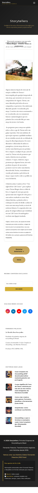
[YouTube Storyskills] (19, 311)
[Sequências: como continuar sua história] (9, 413)
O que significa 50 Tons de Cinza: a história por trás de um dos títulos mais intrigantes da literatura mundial (23, 389)
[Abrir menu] (34, 2)
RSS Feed (22, 457)
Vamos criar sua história (12, 455)
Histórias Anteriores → (19, 250)
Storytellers (19, 21)
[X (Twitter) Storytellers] (24, 311)
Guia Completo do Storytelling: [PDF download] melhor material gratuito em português (22, 376)
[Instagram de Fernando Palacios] (7, 311)
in (13, 311)
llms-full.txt (9, 476)
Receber (19, 289)
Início (19, 260)
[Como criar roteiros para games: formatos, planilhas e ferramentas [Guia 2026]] (9, 403)
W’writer (8, 235)
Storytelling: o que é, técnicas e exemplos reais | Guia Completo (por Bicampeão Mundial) (22, 422)
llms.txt (8, 474)
